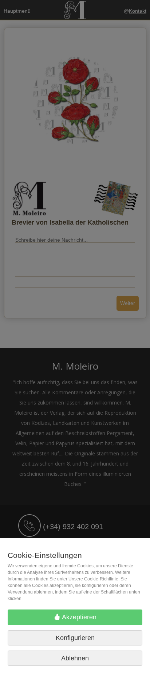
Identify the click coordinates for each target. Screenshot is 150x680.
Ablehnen (75, 658)
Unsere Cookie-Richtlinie (93, 579)
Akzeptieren (78, 617)
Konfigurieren (75, 637)
